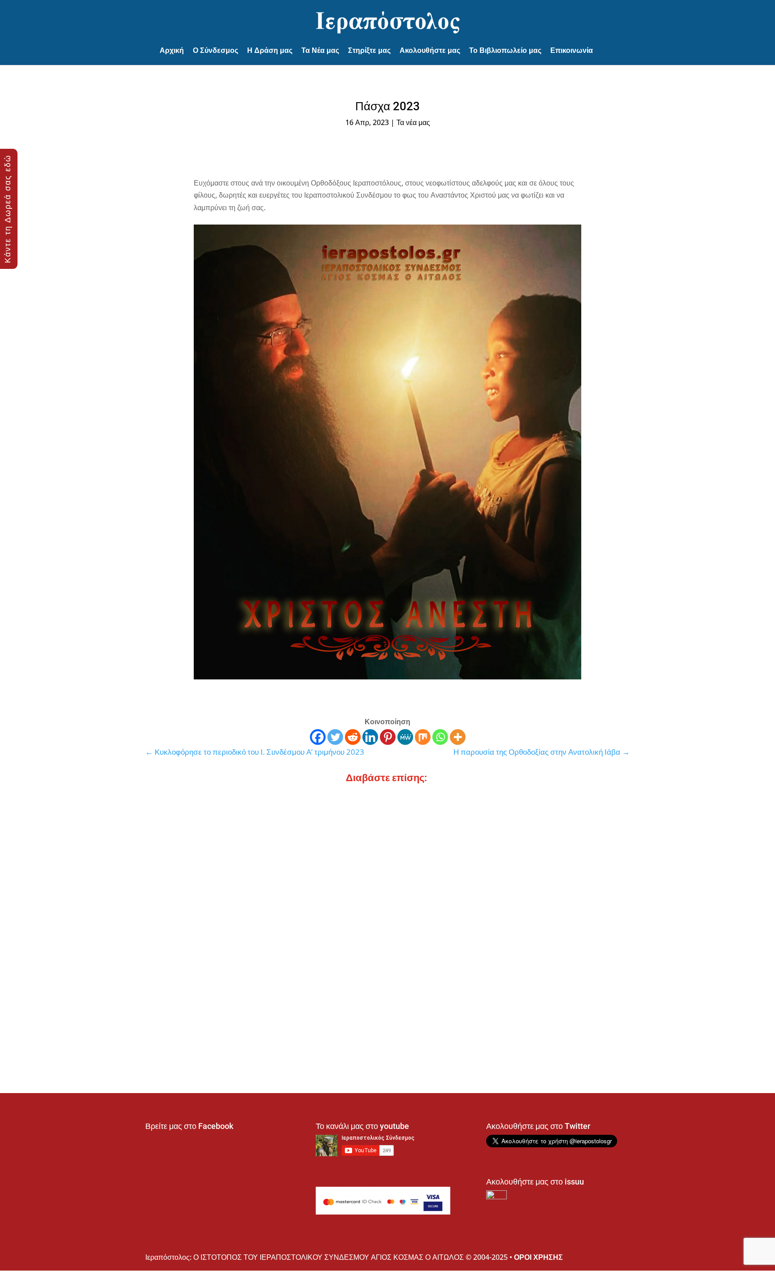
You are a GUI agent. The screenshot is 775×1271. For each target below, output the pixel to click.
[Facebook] (318, 737)
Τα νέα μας (413, 122)
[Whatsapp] (440, 737)
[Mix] (423, 737)
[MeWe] (405, 737)
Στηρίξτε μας (369, 50)
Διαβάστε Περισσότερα (190, 840)
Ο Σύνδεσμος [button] (215, 50)
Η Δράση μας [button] (269, 50)
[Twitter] (335, 737)
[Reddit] (353, 737)
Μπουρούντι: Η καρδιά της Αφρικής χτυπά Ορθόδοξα (247, 999)
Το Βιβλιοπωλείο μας (505, 50)
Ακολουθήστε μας (430, 50)
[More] (458, 737)
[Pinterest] (388, 737)
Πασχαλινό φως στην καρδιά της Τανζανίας (228, 912)
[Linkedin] (370, 737)
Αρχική (172, 50)
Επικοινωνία (571, 50)
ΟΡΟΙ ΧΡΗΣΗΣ (538, 1257)
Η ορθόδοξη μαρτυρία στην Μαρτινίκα (219, 824)
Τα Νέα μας (320, 50)
